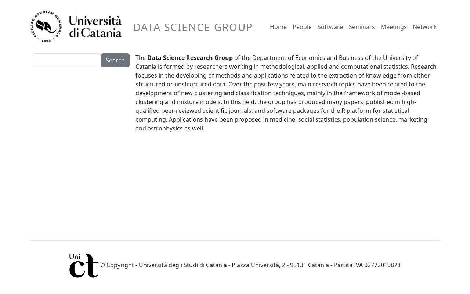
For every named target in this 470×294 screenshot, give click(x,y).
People (302, 27)
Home (278, 27)
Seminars (362, 27)
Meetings (394, 27)
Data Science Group (193, 27)
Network (425, 27)
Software (330, 27)
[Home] (79, 27)
